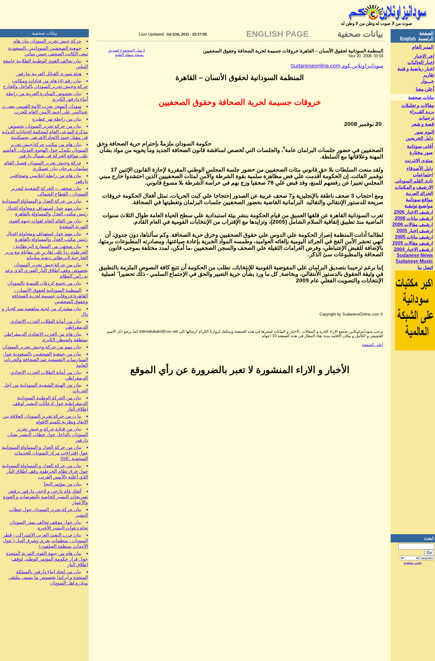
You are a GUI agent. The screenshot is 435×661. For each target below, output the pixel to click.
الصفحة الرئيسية (426, 36)
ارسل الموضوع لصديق (126, 50)
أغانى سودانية (420, 146)
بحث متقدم (413, 562)
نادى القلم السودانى (414, 180)
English (408, 38)
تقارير (428, 74)
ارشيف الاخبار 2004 (413, 249)
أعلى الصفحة (372, 344)
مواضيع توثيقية (419, 205)
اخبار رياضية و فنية (415, 68)
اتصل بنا (425, 267)
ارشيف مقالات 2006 (412, 224)
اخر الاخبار (424, 56)
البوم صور (424, 132)
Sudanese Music (414, 261)
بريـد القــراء (422, 111)
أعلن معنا (425, 89)
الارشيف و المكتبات (414, 187)
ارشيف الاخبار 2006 (413, 212)
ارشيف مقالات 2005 (412, 243)
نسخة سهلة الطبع (129, 54)
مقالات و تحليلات (417, 105)
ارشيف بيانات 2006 (414, 218)
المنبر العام (423, 46)
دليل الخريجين (419, 138)
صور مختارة (421, 152)
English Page (277, 34)
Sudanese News (415, 255)
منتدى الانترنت (419, 160)
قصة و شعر (422, 124)
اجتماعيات (423, 174)
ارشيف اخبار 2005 (415, 230)
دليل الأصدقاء (420, 168)
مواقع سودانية (419, 199)
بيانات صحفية (421, 97)
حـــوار (427, 81)
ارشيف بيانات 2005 (414, 236)
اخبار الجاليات (420, 62)
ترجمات (426, 117)
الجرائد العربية (419, 193)
